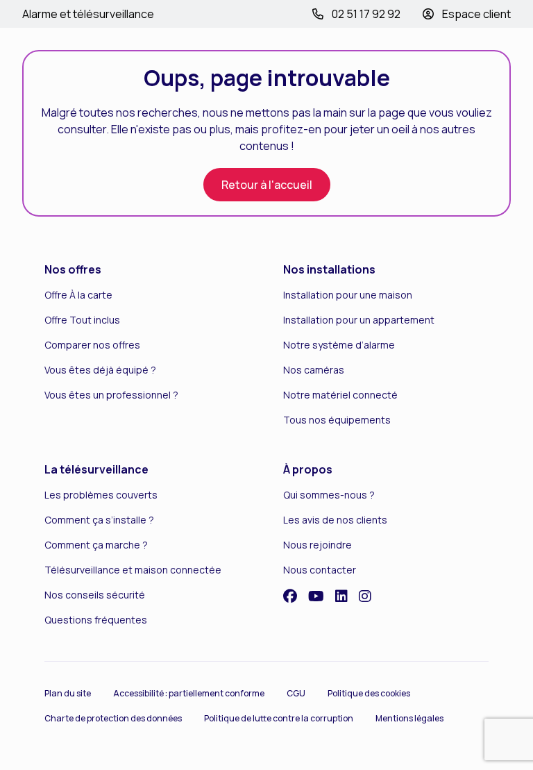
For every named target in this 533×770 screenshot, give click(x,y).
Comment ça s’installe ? (99, 519)
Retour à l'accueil (266, 184)
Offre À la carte (78, 294)
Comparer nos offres (92, 344)
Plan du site (67, 693)
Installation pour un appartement (358, 319)
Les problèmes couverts (101, 494)
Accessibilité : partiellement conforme (188, 693)
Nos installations (329, 269)
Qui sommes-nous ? (329, 494)
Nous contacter (319, 569)
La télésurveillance (96, 469)
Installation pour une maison (347, 294)
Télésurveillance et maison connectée (132, 569)
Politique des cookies (369, 693)
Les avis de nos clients (335, 519)
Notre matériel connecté (340, 394)
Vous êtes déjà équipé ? (100, 369)
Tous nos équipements (337, 419)
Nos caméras (313, 369)
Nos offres (72, 269)
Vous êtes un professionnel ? (111, 394)
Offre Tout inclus (82, 319)
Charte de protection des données (113, 718)
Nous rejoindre (317, 544)
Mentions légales (409, 718)
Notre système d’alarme (339, 344)
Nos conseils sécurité (94, 594)
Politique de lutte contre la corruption (278, 718)
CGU (296, 693)
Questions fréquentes (95, 619)
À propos (307, 469)
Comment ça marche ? (96, 544)
